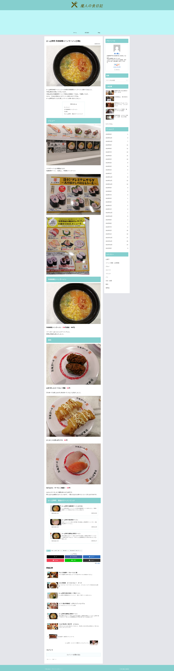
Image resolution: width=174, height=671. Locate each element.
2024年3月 (117, 166)
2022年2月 (117, 230)
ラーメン (60, 550)
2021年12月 (117, 237)
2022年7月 (117, 227)
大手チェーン (79, 550)
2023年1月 (117, 209)
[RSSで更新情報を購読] (119, 69)
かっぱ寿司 (55, 550)
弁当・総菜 (109, 280)
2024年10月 (117, 141)
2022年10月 (117, 216)
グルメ (49, 550)
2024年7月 (117, 152)
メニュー (67, 107)
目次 (71, 104)
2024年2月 (117, 170)
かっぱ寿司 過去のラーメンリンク (74, 113)
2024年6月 (117, 155)
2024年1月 (117, 173)
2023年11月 (117, 180)
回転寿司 (73, 550)
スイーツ (108, 270)
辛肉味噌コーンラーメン (71, 109)
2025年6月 (117, 134)
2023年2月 (117, 205)
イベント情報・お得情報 (112, 263)
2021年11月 (117, 241)
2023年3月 (117, 202)
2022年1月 (117, 234)
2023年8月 (117, 191)
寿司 (66, 111)
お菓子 (107, 259)
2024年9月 (117, 145)
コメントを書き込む (74, 654)
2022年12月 (117, 212)
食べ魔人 (117, 53)
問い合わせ (48, 669)
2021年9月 (117, 248)
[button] (91, 560)
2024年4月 (117, 162)
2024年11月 (117, 138)
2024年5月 (117, 159)
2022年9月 (117, 219)
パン (107, 277)
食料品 (107, 288)
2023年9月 (117, 187)
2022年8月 (117, 223)
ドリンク (108, 273)
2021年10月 (117, 244)
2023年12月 (117, 177)
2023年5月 (117, 198)
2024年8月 (117, 148)
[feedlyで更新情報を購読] (117, 69)
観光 (107, 284)
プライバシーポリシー (56, 669)
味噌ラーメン (66, 550)
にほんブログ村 (117, 67)
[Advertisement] (87, 20)
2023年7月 (117, 195)
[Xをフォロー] (115, 69)
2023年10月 (117, 184)
